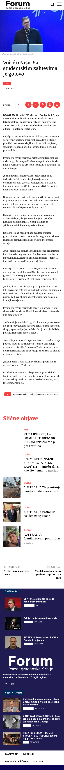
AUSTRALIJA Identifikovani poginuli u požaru (42, 538)
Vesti (7, 83)
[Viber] (43, 105)
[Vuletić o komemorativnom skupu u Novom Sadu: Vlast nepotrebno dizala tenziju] (12, 704)
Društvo (27, 454)
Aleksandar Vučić (20, 394)
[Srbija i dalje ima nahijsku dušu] (13, 623)
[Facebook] (28, 105)
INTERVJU (28, 622)
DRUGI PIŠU (29, 605)
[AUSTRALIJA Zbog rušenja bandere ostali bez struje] (12, 487)
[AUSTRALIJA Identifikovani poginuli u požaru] (12, 536)
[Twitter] (35, 105)
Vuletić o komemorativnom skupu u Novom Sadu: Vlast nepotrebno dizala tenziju (41, 702)
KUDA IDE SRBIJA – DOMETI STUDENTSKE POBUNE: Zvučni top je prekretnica (40, 440)
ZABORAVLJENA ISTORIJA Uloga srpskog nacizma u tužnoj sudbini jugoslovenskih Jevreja (41, 719)
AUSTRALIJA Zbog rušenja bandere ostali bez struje (42, 489)
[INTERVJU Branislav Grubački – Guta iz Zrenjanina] (13, 642)
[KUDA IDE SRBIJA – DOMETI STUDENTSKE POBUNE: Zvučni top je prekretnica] (12, 438)
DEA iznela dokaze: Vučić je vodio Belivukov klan (39, 600)
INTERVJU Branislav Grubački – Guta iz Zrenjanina (41, 639)
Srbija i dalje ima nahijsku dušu (40, 618)
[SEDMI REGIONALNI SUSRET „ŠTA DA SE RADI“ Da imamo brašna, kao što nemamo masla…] (12, 463)
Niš (31, 394)
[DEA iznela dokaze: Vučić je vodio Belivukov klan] (13, 604)
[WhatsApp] (50, 105)
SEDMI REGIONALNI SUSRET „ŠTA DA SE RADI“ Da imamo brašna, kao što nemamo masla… (41, 464)
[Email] (57, 105)
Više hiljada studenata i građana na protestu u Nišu (48, 574)
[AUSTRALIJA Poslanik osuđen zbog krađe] (12, 512)
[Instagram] (12, 684)
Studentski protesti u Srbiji (46, 394)
